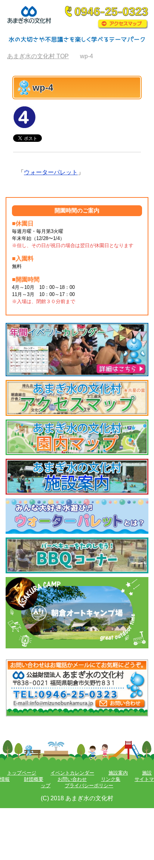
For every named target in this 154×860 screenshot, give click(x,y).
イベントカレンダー (72, 773)
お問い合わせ (72, 779)
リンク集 (110, 779)
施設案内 (118, 773)
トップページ (21, 773)
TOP (38, 56)
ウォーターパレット (51, 172)
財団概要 (33, 779)
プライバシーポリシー (89, 785)
